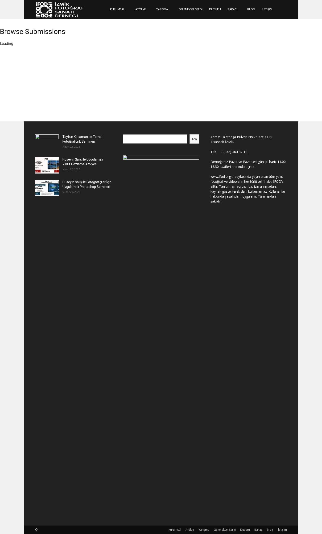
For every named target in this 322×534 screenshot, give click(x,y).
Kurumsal (117, 9)
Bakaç (232, 9)
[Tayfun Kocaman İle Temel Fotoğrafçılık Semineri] (47, 142)
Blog (251, 9)
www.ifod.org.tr (222, 176)
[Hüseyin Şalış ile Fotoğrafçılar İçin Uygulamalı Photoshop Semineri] (47, 188)
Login (48, 104)
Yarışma (162, 9)
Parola (47, 91)
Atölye (140, 9)
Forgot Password (72, 104)
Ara (194, 139)
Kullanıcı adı (52, 75)
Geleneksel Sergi (190, 9)
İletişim (267, 9)
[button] (281, 10)
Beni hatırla (51, 97)
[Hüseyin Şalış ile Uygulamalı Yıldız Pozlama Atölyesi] (47, 165)
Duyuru (215, 9)
